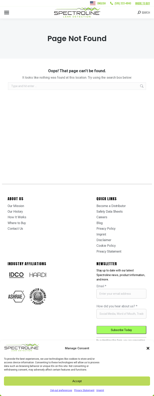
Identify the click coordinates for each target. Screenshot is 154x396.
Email (101, 286)
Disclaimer (103, 240)
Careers (101, 217)
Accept (77, 381)
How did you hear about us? (116, 306)
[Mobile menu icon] (6, 12)
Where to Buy (142, 3)
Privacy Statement (84, 390)
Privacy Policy (106, 228)
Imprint (100, 390)
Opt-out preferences (61, 390)
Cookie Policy (106, 246)
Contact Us (15, 228)
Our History (15, 211)
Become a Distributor (111, 206)
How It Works (17, 217)
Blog (99, 223)
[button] (148, 348)
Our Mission (16, 206)
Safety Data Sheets (109, 211)
